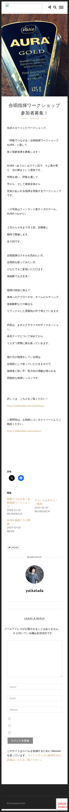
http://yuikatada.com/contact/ (24, 430)
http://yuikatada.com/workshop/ (25, 405)
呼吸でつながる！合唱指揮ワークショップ (18, 502)
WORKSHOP (34, 557)
